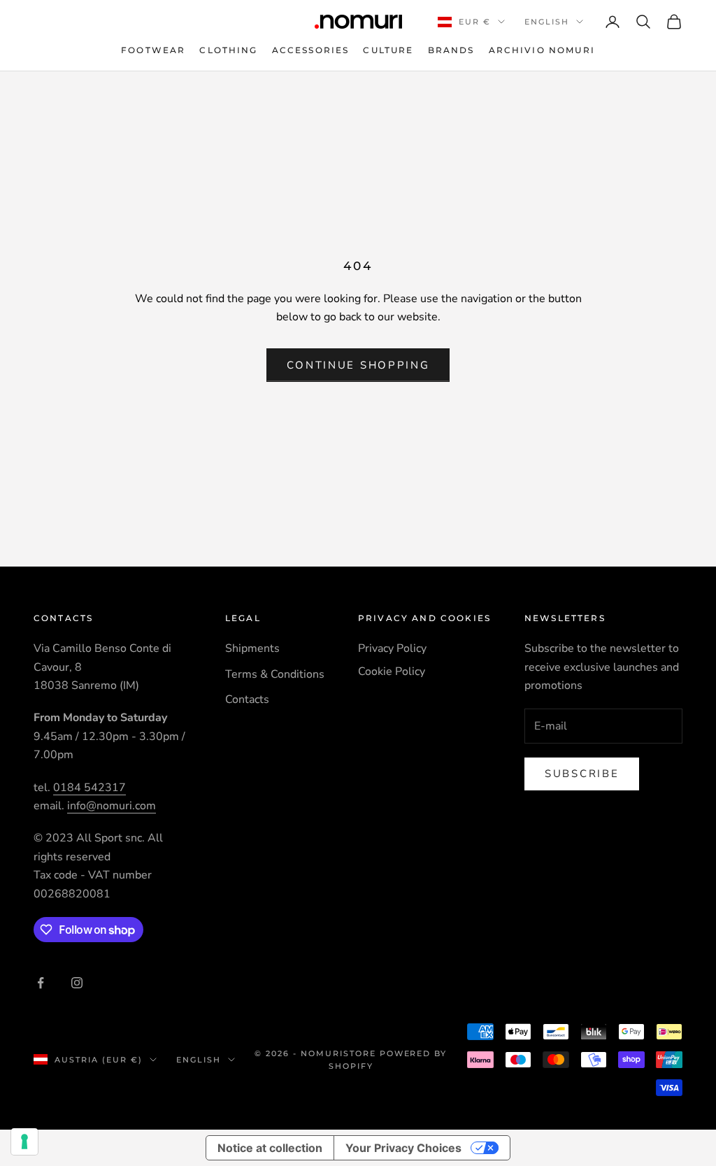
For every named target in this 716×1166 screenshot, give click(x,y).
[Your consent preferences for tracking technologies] (24, 1141)
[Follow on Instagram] (77, 983)
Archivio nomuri (542, 50)
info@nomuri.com (111, 805)
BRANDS (451, 50)
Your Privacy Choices (403, 1148)
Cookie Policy (391, 671)
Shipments (252, 648)
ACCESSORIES (311, 50)
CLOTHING (228, 50)
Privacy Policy (392, 648)
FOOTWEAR (153, 50)
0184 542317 (89, 787)
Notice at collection (269, 1148)
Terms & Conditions (274, 674)
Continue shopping (358, 365)
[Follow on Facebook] (41, 983)
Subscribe (582, 774)
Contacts (247, 699)
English (546, 22)
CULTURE (388, 50)
